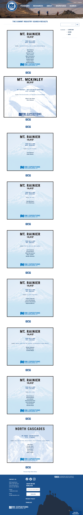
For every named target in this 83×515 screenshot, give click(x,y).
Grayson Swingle (37, 440)
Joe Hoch (31, 197)
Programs (25, 6)
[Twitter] (30, 479)
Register (80, 2)
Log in (75, 2)
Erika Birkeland (41, 94)
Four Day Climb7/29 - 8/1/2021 (30, 387)
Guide (70, 32)
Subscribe (33, 494)
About (49, 6)
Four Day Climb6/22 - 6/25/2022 (30, 41)
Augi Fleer (34, 294)
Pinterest (30, 72)
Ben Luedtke (37, 246)
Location (71, 29)
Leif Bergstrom (33, 94)
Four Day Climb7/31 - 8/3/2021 (30, 339)
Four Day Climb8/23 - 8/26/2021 (30, 193)
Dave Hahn (31, 392)
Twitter (28, 72)
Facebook (26, 72)
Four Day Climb (30, 31)
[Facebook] (27, 479)
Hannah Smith (19, 343)
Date (69, 34)
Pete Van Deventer (24, 46)
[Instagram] (34, 479)
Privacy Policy (30, 499)
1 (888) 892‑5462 (13, 491)
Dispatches (61, 6)
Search (73, 6)
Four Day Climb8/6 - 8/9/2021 (30, 241)
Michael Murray (41, 46)
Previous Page (26, 471)
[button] (76, 513)
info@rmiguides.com (14, 495)
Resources (38, 6)
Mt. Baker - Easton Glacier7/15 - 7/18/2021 (30, 436)
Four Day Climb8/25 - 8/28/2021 (30, 144)
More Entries (34, 471)
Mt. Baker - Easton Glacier (30, 426)
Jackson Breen (33, 46)
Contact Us (12, 479)
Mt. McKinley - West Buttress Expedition (30, 79)
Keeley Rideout (28, 440)
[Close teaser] (69, 510)
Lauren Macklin (45, 343)
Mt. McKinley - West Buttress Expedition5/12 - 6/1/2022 (30, 90)
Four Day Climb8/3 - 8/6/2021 (30, 290)
